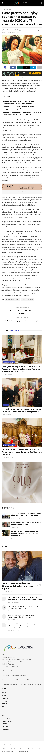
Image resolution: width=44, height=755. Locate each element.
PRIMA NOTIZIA (7, 721)
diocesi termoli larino (12, 299)
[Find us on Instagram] (7, 744)
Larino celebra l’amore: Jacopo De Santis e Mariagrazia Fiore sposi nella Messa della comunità (25, 598)
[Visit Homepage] (22, 3)
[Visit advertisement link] (22, 73)
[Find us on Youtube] (10, 744)
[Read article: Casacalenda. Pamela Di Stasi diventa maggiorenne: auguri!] (6, 524)
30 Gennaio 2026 (6, 414)
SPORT (4, 706)
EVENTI (8, 9)
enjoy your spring (27, 299)
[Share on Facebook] (13, 67)
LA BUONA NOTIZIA (8, 362)
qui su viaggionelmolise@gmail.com (31, 684)
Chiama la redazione (8, 671)
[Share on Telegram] (33, 67)
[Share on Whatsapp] (20, 67)
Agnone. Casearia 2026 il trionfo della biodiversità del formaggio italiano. (26, 515)
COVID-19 (5, 729)
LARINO (4, 724)
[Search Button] (41, 3)
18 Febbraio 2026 (7, 374)
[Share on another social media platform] (40, 67)
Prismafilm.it (13, 751)
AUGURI (5, 405)
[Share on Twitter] (26, 67)
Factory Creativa (23, 751)
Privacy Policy (32, 749)
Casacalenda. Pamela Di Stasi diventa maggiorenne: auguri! (26, 523)
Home (3, 9)
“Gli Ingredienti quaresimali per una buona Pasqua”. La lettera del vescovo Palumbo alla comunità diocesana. (21, 369)
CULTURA (5, 701)
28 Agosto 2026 (16, 518)
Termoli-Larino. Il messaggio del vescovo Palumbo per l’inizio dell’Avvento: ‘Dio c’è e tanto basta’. (22, 452)
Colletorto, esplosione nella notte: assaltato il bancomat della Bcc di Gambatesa (24, 533)
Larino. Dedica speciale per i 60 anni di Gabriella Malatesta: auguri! (17, 586)
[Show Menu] (2, 3)
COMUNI (5, 698)
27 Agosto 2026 (16, 538)
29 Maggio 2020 (20, 30)
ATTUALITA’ (6, 718)
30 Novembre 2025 (7, 457)
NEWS (4, 695)
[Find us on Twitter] (5, 744)
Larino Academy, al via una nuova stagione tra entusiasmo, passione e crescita (23, 607)
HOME (4, 693)
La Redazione (7, 30)
